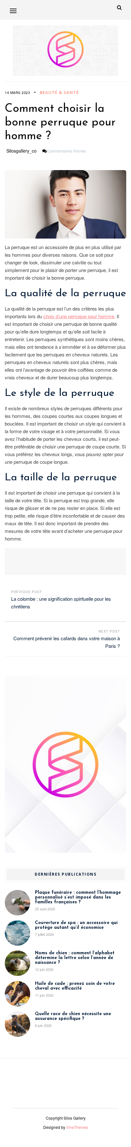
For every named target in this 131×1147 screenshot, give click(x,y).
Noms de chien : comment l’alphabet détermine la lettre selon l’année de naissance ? (74, 958)
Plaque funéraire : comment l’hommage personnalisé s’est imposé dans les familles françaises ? (78, 897)
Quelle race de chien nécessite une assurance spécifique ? (73, 1016)
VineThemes (77, 1127)
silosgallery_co (21, 150)
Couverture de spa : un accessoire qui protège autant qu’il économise (76, 925)
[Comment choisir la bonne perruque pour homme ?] (65, 204)
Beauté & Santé (59, 92)
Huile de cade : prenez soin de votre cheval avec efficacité (75, 986)
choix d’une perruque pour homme (78, 316)
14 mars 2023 (17, 92)
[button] (13, 10)
